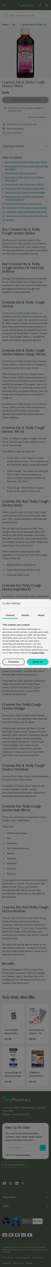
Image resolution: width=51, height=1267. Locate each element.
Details (25, 615)
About (41, 615)
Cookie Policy (38, 652)
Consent (10, 615)
